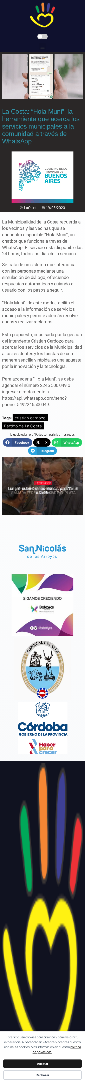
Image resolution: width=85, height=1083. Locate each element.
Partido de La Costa (23, 426)
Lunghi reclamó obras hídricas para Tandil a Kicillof (43, 490)
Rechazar (42, 1075)
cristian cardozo (30, 418)
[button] (42, 46)
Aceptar (42, 1063)
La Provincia (43, 483)
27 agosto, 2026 (45, 499)
